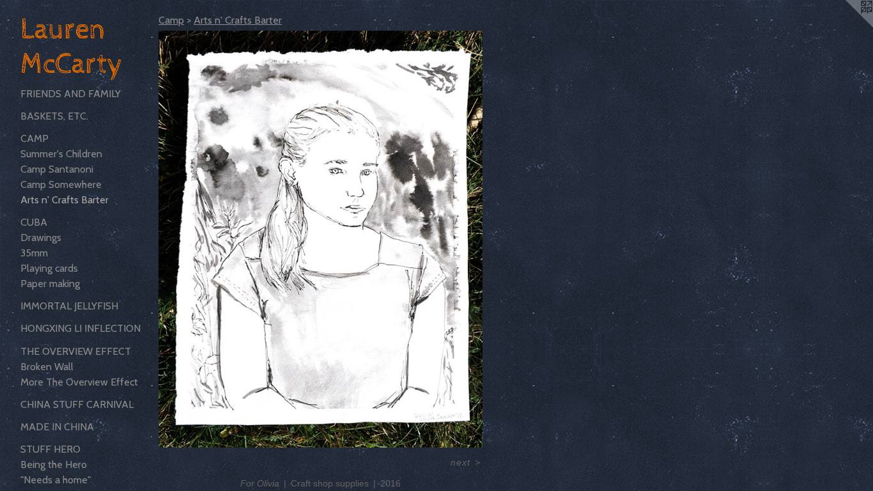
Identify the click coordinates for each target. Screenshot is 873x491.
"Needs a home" (55, 480)
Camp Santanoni (56, 169)
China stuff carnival (77, 404)
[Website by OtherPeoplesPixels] (847, 25)
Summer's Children (61, 154)
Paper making (50, 283)
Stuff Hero (50, 449)
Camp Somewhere (61, 184)
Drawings (40, 237)
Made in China (57, 427)
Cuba (33, 222)
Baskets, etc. (54, 116)
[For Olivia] (320, 239)
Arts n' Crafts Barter (64, 200)
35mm (34, 253)
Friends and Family (70, 94)
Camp (34, 138)
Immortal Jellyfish (69, 306)
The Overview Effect (75, 351)
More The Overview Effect (79, 382)
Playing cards (49, 268)
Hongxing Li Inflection (80, 328)
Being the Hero (53, 464)
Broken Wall (46, 367)
